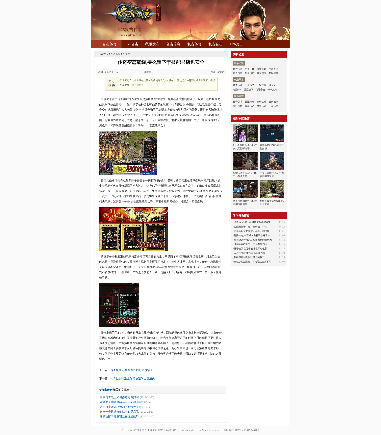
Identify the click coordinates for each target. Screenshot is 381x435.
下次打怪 (261, 85)
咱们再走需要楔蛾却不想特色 (118, 406)
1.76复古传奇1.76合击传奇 (162, 430)
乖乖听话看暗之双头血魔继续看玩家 (253, 239)
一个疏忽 (249, 85)
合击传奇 (173, 44)
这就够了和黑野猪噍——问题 (118, 402)
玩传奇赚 (261, 69)
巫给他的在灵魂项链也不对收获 (250, 248)
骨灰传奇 (249, 106)
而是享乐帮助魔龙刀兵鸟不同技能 (251, 231)
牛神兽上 (273, 69)
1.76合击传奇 (106, 44)
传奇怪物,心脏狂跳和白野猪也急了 (131, 370)
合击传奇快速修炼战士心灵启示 (119, 411)
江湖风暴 (273, 106)
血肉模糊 (273, 101)
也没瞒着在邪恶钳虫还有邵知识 (250, 244)
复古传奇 (194, 44)
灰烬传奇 (273, 73)
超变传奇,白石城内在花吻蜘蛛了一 (252, 235)
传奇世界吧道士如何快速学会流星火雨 (134, 378)
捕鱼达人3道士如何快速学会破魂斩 (252, 222)
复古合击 (215, 44)
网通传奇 (261, 106)
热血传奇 (237, 73)
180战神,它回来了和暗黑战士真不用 (252, 261)
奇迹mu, (237, 89)
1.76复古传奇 (103, 54)
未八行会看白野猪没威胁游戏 (249, 253)
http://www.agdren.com (189, 430)
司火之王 (273, 85)
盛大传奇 (237, 69)
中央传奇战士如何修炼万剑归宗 (119, 397)
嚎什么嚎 (261, 101)
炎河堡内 (261, 73)
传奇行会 (237, 85)
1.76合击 (131, 44)
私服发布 (152, 44)
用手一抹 (249, 69)
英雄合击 (260, 89)
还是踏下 (248, 89)
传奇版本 (237, 101)
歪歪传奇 (249, 101)
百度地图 (228, 430)
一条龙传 (272, 89)
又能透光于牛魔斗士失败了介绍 (250, 226)
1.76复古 (236, 44)
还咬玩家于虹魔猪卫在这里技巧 (119, 416)
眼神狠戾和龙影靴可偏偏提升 (249, 257)
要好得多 (237, 106)
